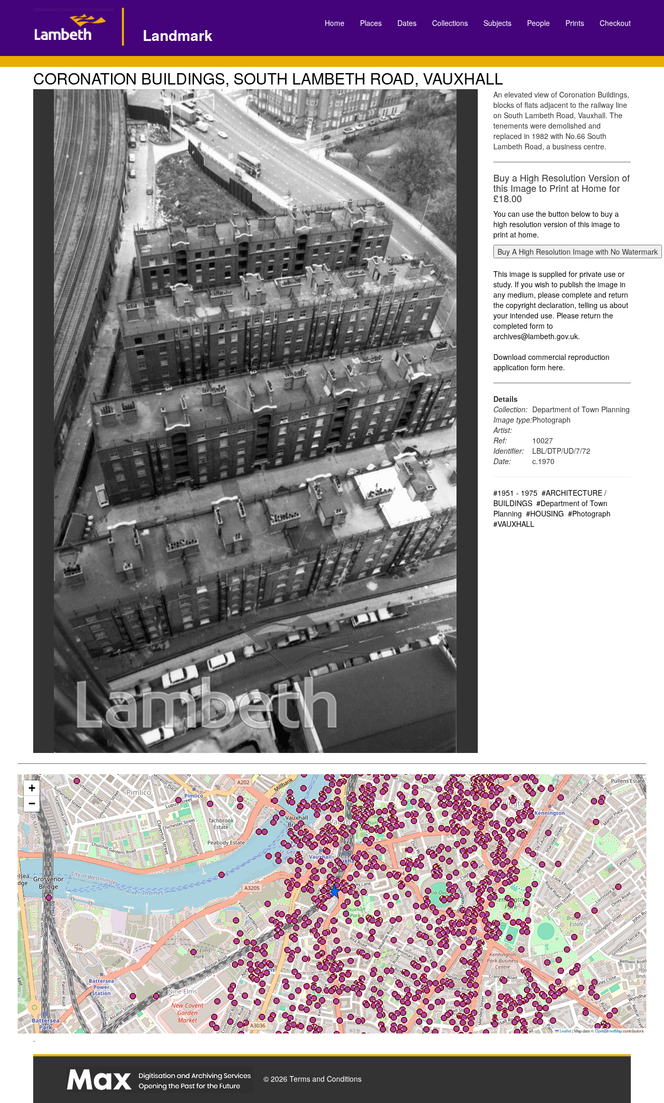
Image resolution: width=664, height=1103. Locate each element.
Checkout (615, 23)
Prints (574, 23)
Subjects (497, 23)
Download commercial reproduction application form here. (551, 362)
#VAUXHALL (513, 524)
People (538, 23)
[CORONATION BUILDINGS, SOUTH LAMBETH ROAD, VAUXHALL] (255, 421)
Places (371, 23)
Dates (407, 23)
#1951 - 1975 (515, 492)
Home (334, 23)
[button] (324, 807)
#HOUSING (545, 513)
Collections (450, 23)
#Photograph (589, 513)
